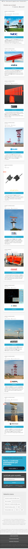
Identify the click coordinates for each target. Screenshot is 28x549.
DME (22, 509)
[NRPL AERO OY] (14, 381)
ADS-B (17, 509)
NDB (19, 507)
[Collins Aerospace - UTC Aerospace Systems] (14, 423)
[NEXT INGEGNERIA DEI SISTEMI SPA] (14, 233)
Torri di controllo (8, 501)
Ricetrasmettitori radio (9, 509)
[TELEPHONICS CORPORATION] (14, 106)
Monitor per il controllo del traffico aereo (12, 504)
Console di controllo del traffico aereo (12, 498)
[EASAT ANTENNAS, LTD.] (14, 269)
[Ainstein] (14, 190)
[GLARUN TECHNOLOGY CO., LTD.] (14, 305)
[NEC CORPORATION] (14, 33)
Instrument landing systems (10, 507)
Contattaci (14, 37)
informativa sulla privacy (14, 486)
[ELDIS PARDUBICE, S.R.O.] (14, 149)
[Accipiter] (14, 341)
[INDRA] (14, 64)
